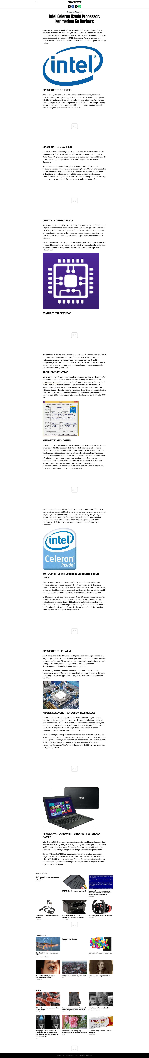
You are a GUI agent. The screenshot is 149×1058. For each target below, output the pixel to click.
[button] (37, 2)
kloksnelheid (56, 33)
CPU (59, 355)
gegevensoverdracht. (51, 382)
